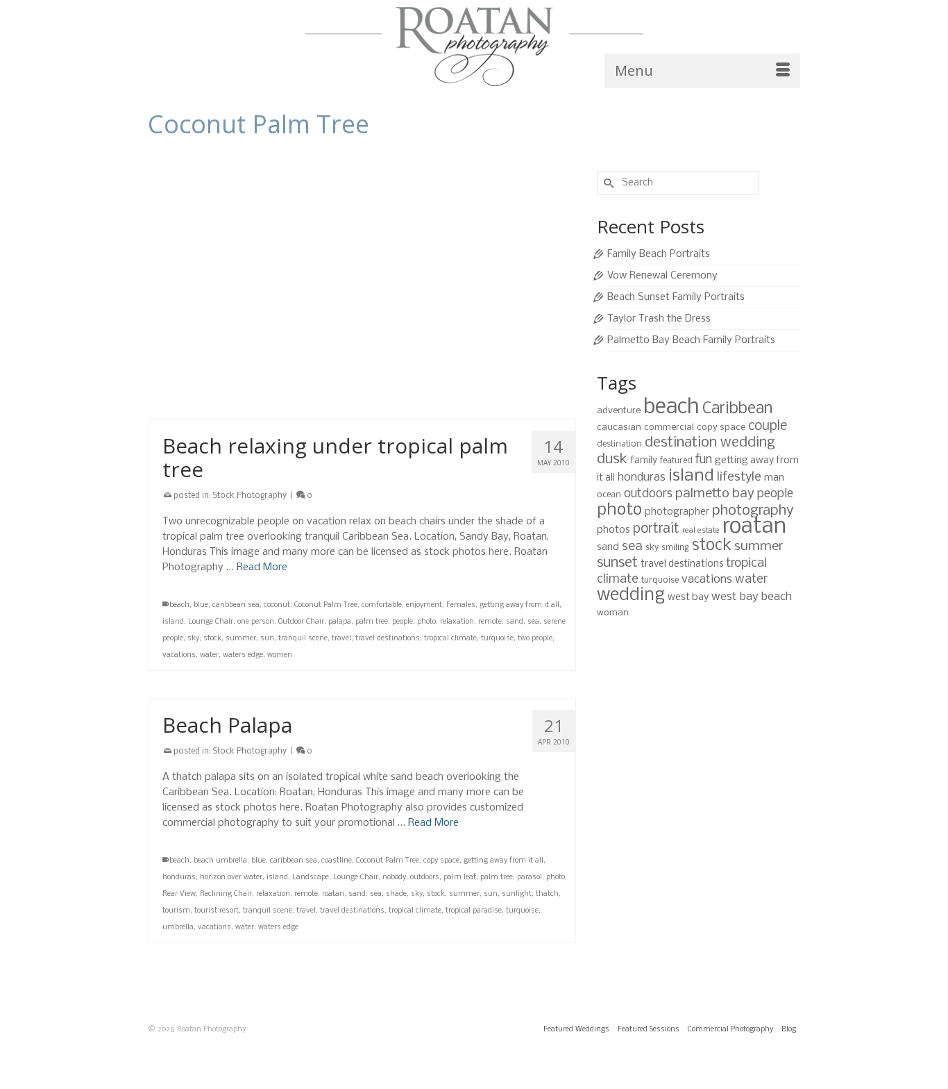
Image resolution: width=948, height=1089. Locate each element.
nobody (394, 877)
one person (255, 622)
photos (613, 529)
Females (460, 605)
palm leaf (459, 877)
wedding (631, 595)
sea (422, 363)
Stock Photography (250, 237)
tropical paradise (474, 911)
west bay (688, 597)
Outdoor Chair (301, 622)
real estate (701, 530)
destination (619, 444)
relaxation (457, 622)
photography (753, 511)
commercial (669, 427)
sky (484, 363)
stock (503, 363)
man (774, 477)
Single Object (453, 363)
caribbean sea (236, 605)
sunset (617, 563)
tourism (176, 911)
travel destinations (248, 380)
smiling (675, 547)
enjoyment (424, 605)
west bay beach (751, 597)
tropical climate (380, 380)
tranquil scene (187, 380)
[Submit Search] (607, 183)
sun (267, 638)
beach (179, 347)
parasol (529, 877)
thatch (547, 894)
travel (341, 638)
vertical (497, 380)
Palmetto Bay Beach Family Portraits (691, 340)
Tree (291, 380)
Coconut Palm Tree (282, 347)
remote (323, 363)
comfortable (382, 605)
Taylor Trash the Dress (659, 318)
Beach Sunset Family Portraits (676, 297)
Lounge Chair (210, 622)
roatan (350, 363)
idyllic (544, 347)
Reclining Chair (226, 894)
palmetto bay (714, 494)
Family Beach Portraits (658, 254)
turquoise (427, 380)
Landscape (310, 877)
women (279, 655)
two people (535, 638)
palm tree (267, 363)
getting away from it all (424, 347)
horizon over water (499, 347)
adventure (619, 410)
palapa (339, 622)
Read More (262, 567)
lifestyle (739, 477)
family (643, 461)
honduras (179, 877)
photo (297, 363)
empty (369, 347)
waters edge (243, 655)
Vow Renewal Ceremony (662, 275)
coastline (336, 861)
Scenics (399, 363)
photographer (677, 511)
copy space (336, 347)
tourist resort (216, 911)
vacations (464, 380)
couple (767, 426)
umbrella (178, 927)
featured (676, 460)
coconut (277, 605)
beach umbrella (220, 861)
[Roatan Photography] (474, 46)
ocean (609, 494)
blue (201, 347)
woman (613, 612)
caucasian (619, 427)
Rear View (179, 894)
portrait (656, 529)
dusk (612, 459)
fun (703, 460)
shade (396, 894)
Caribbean (229, 347)
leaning (201, 363)
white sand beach (212, 397)
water (523, 380)
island (173, 363)
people (402, 622)
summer (531, 363)
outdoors (232, 363)
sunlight (517, 894)
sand (373, 363)
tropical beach (326, 380)
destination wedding (710, 442)
